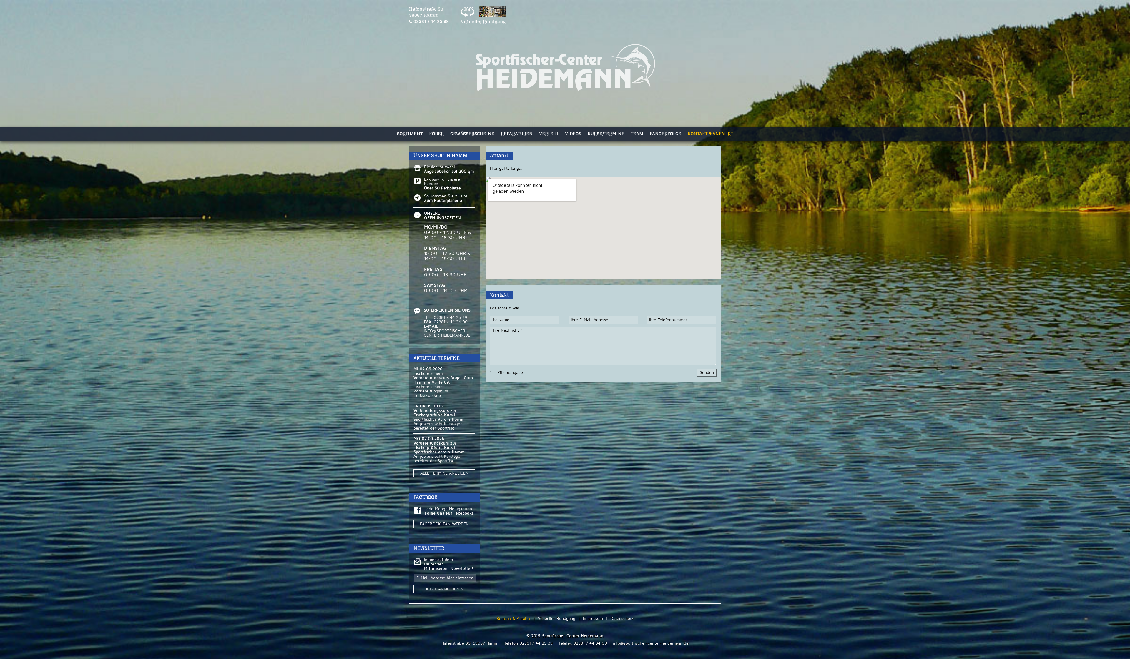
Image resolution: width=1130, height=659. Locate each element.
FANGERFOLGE (665, 134)
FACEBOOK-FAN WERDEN (444, 524)
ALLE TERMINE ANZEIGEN (444, 473)
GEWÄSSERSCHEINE (472, 134)
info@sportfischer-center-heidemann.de (651, 643)
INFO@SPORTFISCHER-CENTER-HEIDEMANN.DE (447, 333)
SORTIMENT (410, 134)
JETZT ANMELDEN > (444, 589)
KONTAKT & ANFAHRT (710, 134)
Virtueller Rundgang (556, 618)
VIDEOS (573, 134)
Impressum (593, 618)
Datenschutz (622, 618)
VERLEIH (549, 134)
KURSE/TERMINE (606, 134)
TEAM (637, 134)
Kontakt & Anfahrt (513, 618)
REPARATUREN (517, 134)
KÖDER (436, 134)
